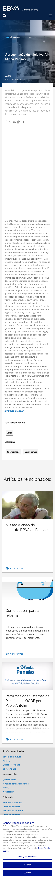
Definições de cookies (27, 857)
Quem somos (31, 452)
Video (9, 433)
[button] (51, 16)
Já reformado (13, 452)
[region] (27, 846)
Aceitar (27, 873)
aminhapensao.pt (14, 410)
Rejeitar (27, 865)
